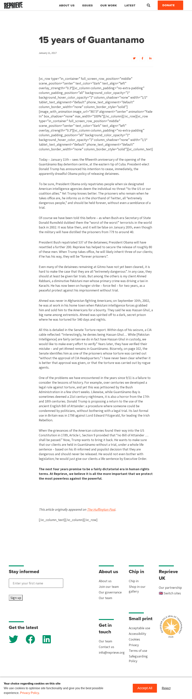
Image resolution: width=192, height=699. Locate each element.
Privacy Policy (29, 692)
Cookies (134, 639)
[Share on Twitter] (134, 58)
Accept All (144, 688)
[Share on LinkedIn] (150, 58)
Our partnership (170, 587)
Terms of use (138, 650)
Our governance (110, 592)
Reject (166, 688)
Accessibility (137, 633)
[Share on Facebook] (142, 58)
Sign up (15, 598)
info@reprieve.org (112, 652)
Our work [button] (108, 5)
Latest (130, 5)
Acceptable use (139, 628)
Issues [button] (87, 5)
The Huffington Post (101, 509)
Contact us (106, 647)
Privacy (134, 645)
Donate (168, 5)
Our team (105, 598)
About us (105, 581)
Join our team (109, 586)
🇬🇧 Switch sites (170, 593)
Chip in (134, 581)
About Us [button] (67, 5)
